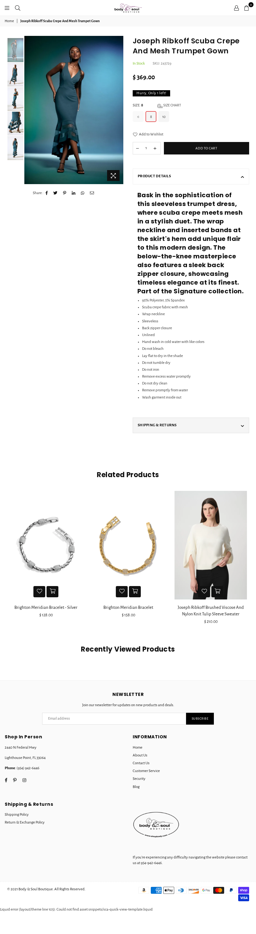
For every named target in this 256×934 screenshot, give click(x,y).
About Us (140, 755)
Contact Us (141, 763)
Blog (136, 787)
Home (9, 21)
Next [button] (117, 110)
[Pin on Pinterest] (65, 193)
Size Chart (172, 105)
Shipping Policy (17, 815)
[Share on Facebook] (47, 193)
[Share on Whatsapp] (82, 193)
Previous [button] (29, 110)
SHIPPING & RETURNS (157, 425)
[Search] (17, 7)
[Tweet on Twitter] (55, 193)
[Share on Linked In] (73, 193)
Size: (157, 105)
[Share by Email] (92, 193)
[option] (73, 110)
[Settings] (236, 7)
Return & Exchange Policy (25, 822)
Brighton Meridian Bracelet (54, 607)
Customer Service (146, 771)
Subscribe (200, 718)
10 (163, 117)
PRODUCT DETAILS (154, 176)
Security (139, 779)
